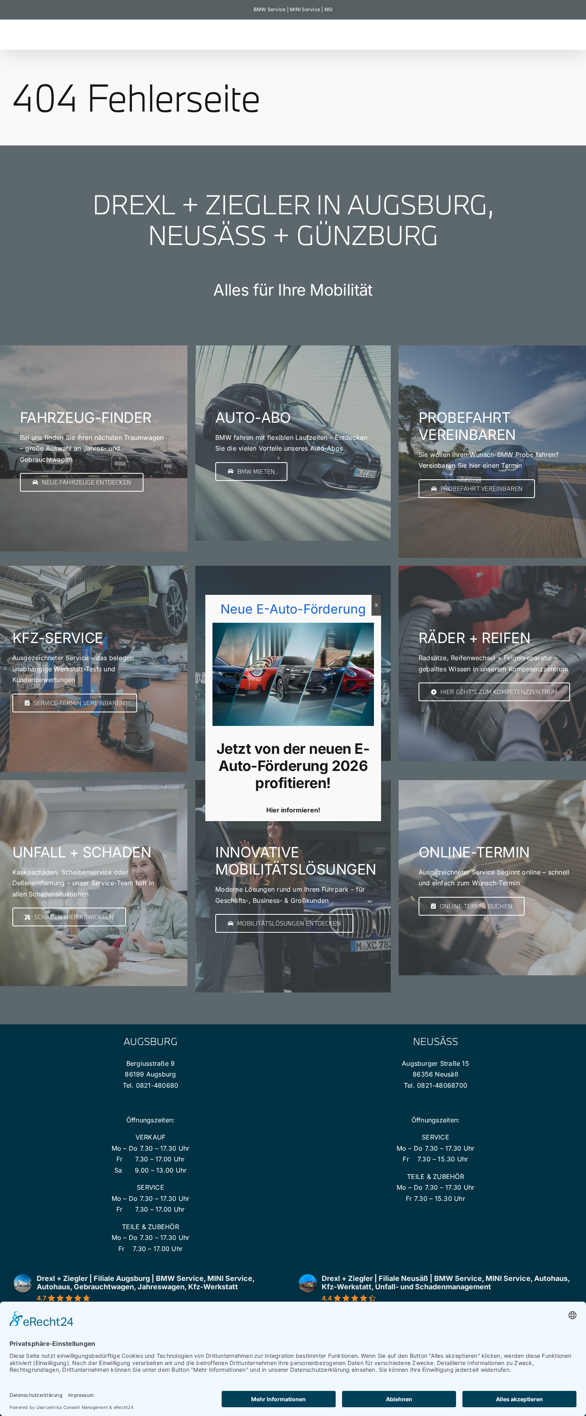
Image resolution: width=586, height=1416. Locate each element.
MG (328, 9)
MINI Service (305, 9)
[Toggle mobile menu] (570, 31)
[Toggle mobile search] (554, 31)
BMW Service (270, 9)
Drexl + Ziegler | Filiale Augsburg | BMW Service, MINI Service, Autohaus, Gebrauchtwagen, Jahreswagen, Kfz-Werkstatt (145, 1282)
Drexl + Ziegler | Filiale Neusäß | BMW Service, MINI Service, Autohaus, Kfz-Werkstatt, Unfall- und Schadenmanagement (446, 1282)
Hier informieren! (293, 810)
